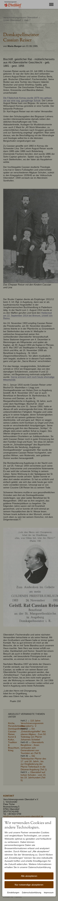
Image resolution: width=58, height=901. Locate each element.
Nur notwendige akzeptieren (29, 884)
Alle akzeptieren (29, 876)
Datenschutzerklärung (31, 892)
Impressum (48, 892)
